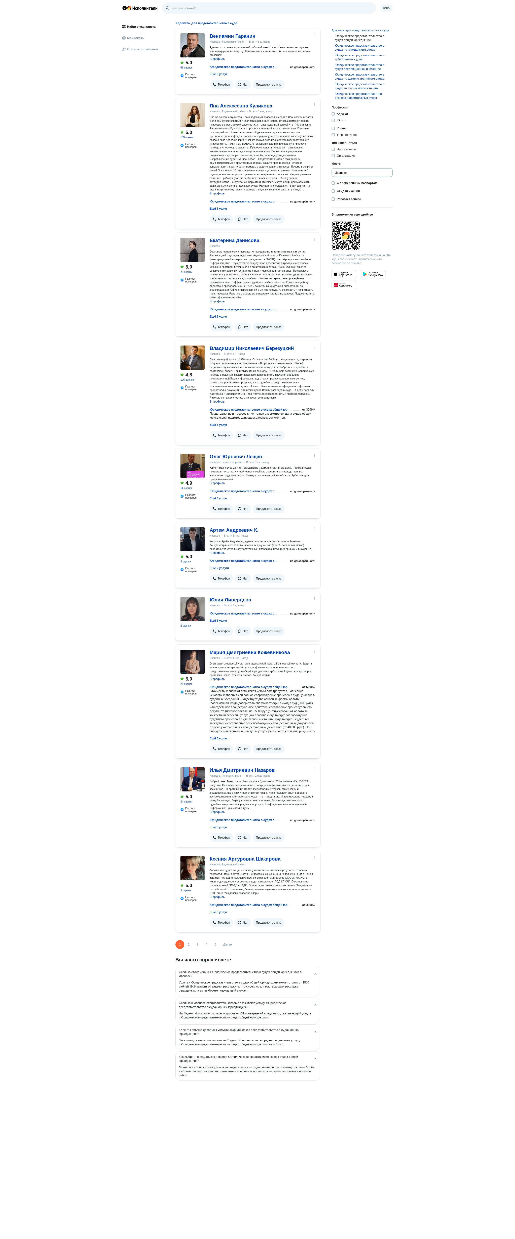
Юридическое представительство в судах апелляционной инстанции (359, 67)
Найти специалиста (141, 26)
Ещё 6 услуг (218, 74)
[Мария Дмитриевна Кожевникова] (192, 662)
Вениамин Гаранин (232, 36)
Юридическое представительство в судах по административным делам (359, 76)
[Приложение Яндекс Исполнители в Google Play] (373, 274)
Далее (227, 944)
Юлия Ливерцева (230, 599)
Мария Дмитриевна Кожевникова (250, 652)
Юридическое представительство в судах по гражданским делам (359, 47)
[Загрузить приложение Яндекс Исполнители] (362, 235)
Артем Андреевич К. (234, 530)
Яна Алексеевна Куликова (241, 105)
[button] (221, 84)
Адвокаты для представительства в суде (360, 30)
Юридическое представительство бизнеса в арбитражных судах (358, 95)
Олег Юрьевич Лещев (236, 456)
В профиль (217, 58)
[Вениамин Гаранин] (192, 45)
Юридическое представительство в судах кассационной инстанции (359, 86)
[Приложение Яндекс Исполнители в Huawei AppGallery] (344, 285)
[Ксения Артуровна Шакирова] (192, 868)
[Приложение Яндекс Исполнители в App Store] (344, 274)
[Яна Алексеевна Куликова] (192, 115)
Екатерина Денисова (234, 240)
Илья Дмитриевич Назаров (242, 770)
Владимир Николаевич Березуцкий (252, 348)
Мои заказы (135, 38)
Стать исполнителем (142, 49)
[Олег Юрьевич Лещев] (192, 466)
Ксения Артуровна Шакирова (245, 859)
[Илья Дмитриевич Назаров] (192, 779)
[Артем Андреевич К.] (192, 539)
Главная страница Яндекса (124, 8)
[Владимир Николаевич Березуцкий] (192, 358)
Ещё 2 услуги (219, 568)
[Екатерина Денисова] (192, 250)
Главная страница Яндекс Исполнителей (140, 8)
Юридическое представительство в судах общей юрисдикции (244, 66)
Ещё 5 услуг (218, 424)
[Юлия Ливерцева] (192, 609)
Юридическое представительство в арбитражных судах (359, 57)
